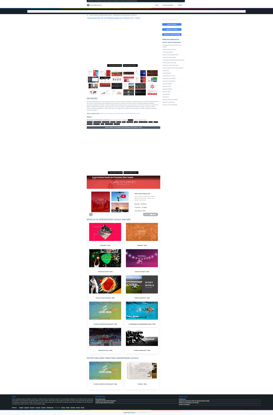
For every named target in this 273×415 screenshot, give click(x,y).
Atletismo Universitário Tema (170, 65)
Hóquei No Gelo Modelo (169, 78)
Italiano (43, 407)
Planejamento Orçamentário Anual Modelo (172, 46)
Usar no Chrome (171, 24)
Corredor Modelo (167, 83)
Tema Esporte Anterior (115, 65)
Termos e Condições (184, 404)
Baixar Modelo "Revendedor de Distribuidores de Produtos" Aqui (123, 127)
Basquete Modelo (167, 89)
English (21, 407)
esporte (130, 120)
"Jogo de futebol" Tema (142, 271)
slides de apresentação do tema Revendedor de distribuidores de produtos (120, 113)
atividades (130, 122)
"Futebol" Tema (142, 384)
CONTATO (179, 5)
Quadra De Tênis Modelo (169, 57)
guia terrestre (143, 122)
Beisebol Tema (166, 91)
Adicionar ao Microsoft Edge (172, 34)
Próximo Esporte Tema (129, 65)
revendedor (105, 122)
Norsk (82, 407)
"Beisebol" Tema (142, 245)
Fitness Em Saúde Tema (169, 81)
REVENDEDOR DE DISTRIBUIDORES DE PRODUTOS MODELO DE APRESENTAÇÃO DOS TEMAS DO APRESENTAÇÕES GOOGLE (112, 1)
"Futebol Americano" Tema (141, 350)
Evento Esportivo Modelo (169, 62)
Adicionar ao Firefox (172, 29)
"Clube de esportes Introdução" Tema (105, 324)
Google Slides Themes (129, 412)
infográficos (109, 124)
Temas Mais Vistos (100, 399)
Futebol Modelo (167, 73)
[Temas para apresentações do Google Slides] (87, 15)
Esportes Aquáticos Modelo (170, 99)
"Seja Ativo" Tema (105, 245)
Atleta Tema (166, 70)
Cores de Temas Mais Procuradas (104, 402)
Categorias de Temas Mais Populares (105, 401)
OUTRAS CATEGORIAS (168, 5)
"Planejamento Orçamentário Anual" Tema (141, 324)
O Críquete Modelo (168, 52)
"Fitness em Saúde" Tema (105, 271)
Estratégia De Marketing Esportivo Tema (173, 60)
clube (135, 122)
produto (89, 122)
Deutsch (32, 407)
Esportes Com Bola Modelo (170, 105)
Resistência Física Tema (169, 76)
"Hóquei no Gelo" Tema (105, 350)
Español (26, 407)
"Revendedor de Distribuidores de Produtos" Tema (113, 18)
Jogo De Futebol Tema (168, 102)
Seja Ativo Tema (167, 86)
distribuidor (97, 122)
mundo (119, 122)
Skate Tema (166, 97)
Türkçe (63, 407)
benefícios (96, 124)
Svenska (72, 407)
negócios (116, 124)
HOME (156, 5)
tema (123, 122)
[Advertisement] (123, 150)
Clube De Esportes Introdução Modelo (173, 68)
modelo (113, 122)
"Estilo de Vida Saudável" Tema (105, 298)
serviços (89, 124)
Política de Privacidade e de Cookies (189, 402)
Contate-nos (182, 399)
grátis (155, 122)
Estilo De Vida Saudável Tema (170, 55)
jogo (102, 124)
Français (38, 407)
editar (150, 122)
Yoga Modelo (166, 94)
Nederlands (50, 407)
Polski (67, 407)
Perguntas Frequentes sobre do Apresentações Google (194, 401)
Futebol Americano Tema (169, 49)
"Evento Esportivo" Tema (142, 298)
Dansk (78, 407)
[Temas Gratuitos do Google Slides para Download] (94, 5)
